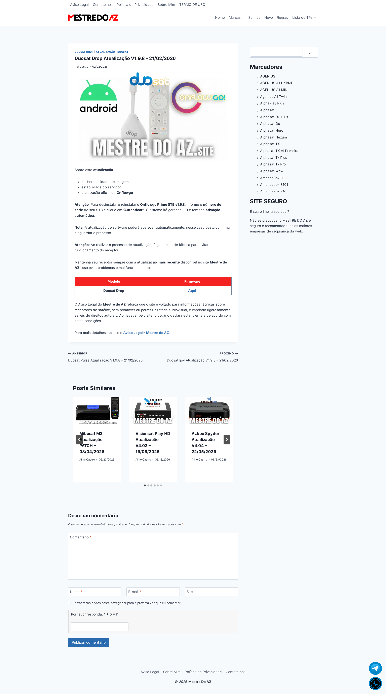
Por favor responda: (94, 614)
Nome (76, 592)
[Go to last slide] (79, 439)
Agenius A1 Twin (273, 97)
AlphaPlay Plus (272, 103)
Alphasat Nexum (273, 137)
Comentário (80, 537)
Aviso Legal (79, 5)
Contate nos (103, 5)
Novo (268, 17)
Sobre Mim (166, 5)
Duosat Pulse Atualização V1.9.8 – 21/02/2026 (105, 357)
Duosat (122, 51)
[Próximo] (227, 439)
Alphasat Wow (271, 171)
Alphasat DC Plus (274, 117)
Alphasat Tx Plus (273, 158)
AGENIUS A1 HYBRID (277, 83)
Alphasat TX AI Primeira (279, 151)
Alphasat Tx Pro (273, 164)
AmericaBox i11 (272, 178)
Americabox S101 (274, 185)
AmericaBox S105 (274, 191)
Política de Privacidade (135, 5)
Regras (282, 17)
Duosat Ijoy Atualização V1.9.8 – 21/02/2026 (202, 357)
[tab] (145, 485)
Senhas (254, 17)
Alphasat (267, 110)
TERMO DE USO (192, 5)
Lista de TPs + (304, 17)
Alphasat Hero (271, 130)
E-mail (134, 592)
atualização (105, 51)
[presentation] (97, 410)
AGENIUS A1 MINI (274, 90)
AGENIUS (267, 76)
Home (220, 17)
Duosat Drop (84, 51)
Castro (84, 66)
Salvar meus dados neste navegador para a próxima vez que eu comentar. (127, 603)
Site (190, 592)
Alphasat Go (270, 124)
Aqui (192, 291)
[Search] (311, 52)
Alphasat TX (270, 144)
